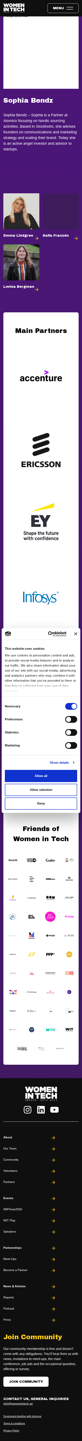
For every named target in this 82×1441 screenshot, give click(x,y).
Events (8, 1198)
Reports (8, 1297)
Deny (41, 803)
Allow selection (41, 789)
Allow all (41, 776)
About (7, 1137)
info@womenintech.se (18, 1403)
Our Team (10, 1148)
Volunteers (10, 1170)
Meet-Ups (9, 1259)
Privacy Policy (11, 1430)
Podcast (8, 1308)
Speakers (9, 1231)
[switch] (71, 719)
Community (11, 1159)
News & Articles (14, 1286)
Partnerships (12, 1247)
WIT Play (9, 1220)
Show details (59, 762)
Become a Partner (15, 1270)
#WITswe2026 (12, 1209)
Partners (9, 1182)
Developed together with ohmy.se (22, 1416)
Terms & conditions (14, 1423)
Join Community (26, 1381)
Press (7, 1319)
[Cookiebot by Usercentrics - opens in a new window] (49, 634)
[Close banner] (75, 633)
